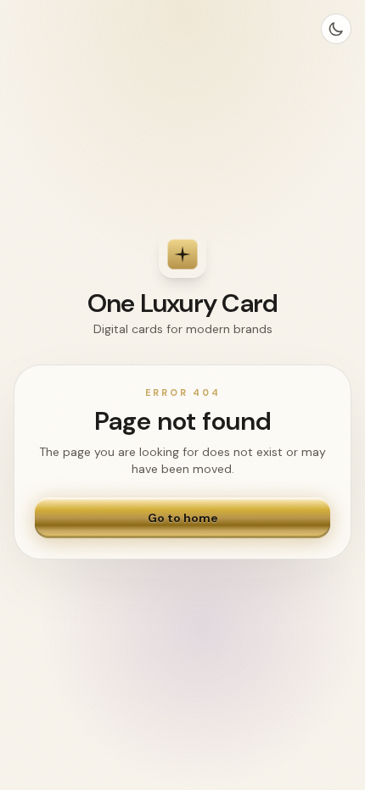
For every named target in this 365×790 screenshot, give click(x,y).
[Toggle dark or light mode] (336, 29)
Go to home (183, 518)
